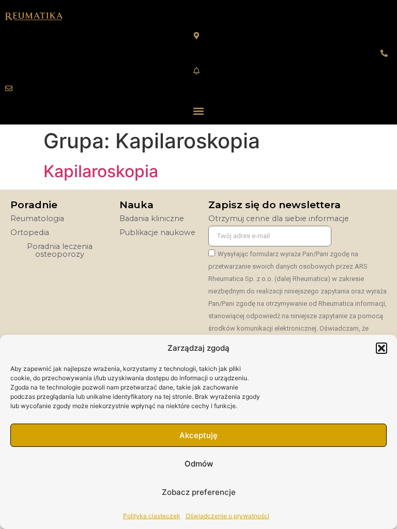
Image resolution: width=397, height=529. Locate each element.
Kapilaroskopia (100, 171)
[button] (381, 348)
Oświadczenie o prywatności (227, 516)
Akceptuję (198, 435)
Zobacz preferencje (199, 492)
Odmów (199, 464)
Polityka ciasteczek (151, 516)
